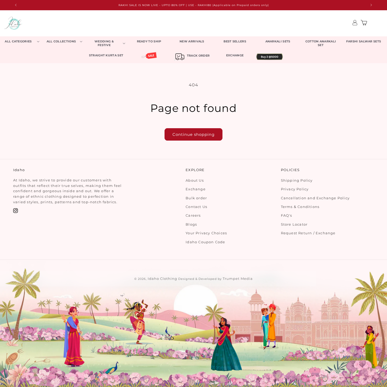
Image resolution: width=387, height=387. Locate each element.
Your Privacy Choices (206, 233)
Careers (193, 216)
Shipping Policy (297, 180)
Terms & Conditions (300, 207)
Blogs (191, 224)
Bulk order (196, 198)
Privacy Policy (295, 189)
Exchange (196, 189)
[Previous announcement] (16, 5)
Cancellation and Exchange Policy (315, 198)
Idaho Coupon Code (205, 242)
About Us (195, 180)
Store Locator (294, 224)
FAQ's (286, 216)
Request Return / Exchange (308, 233)
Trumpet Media (238, 278)
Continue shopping (193, 134)
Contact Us (196, 207)
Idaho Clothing (162, 278)
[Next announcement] (371, 5)
